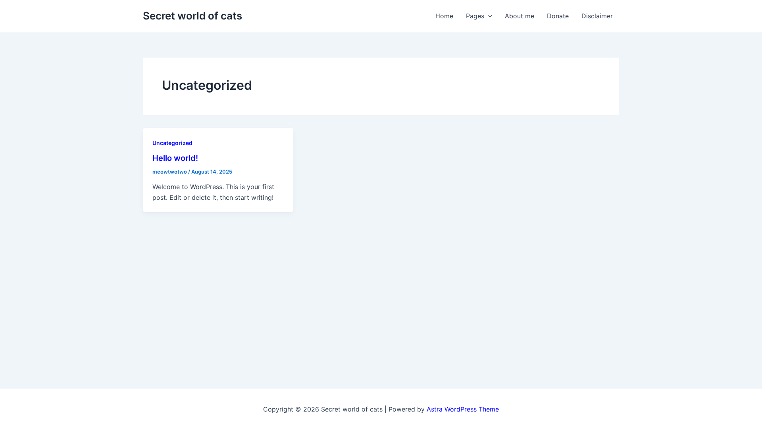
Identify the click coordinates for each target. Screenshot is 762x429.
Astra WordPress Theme (463, 409)
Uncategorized (172, 142)
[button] (488, 16)
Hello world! (175, 158)
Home (444, 16)
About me (519, 16)
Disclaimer (597, 16)
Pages (475, 16)
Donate (558, 16)
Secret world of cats (192, 16)
